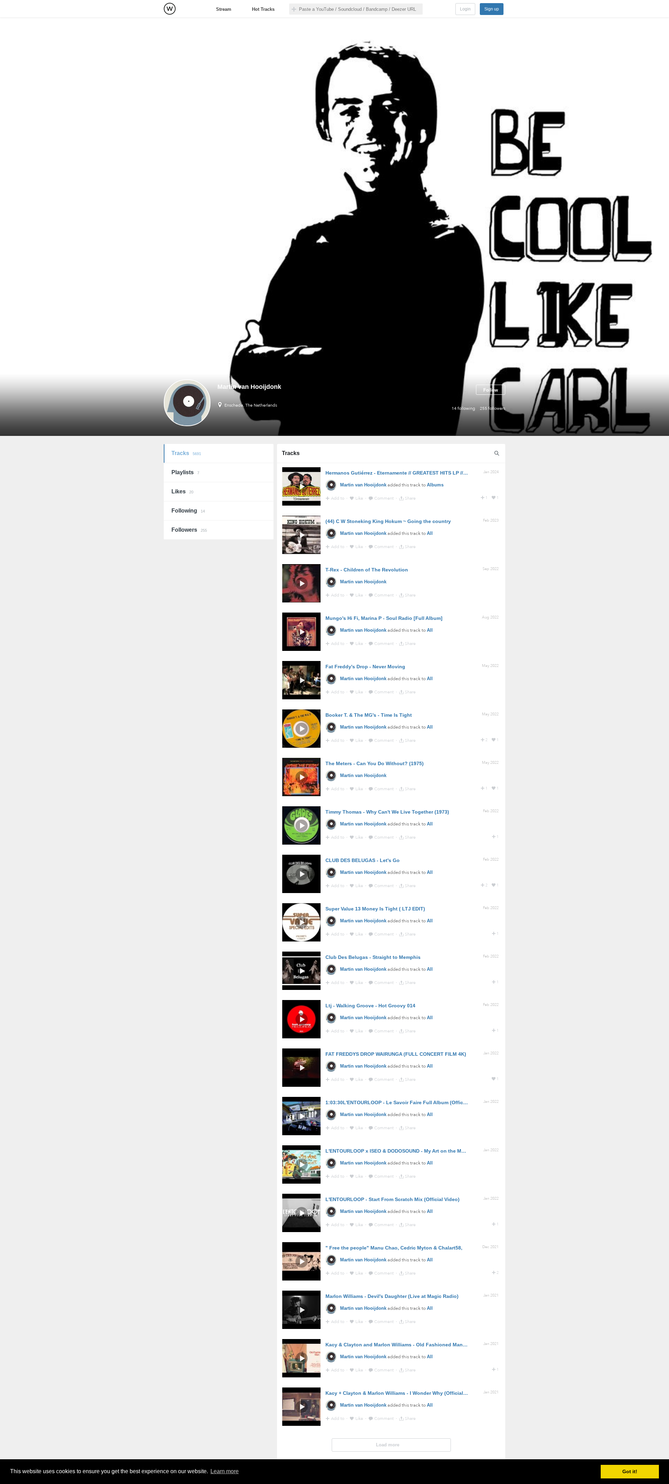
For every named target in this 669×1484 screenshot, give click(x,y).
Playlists (185, 472)
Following (188, 511)
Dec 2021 (490, 1247)
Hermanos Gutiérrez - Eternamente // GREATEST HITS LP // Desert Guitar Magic (418, 473)
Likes (182, 491)
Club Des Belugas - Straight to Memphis (373, 957)
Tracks (186, 453)
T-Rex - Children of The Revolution (366, 569)
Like (359, 498)
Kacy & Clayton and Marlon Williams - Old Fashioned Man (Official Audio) (412, 1344)
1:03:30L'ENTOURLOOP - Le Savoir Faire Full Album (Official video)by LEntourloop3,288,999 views (442, 1102)
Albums (435, 484)
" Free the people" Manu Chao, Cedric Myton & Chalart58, (393, 1248)
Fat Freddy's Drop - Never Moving (365, 666)
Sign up (491, 9)
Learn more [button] (224, 1471)
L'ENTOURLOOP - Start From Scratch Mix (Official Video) (392, 1199)
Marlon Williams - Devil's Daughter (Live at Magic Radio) (392, 1296)
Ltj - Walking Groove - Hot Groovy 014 (370, 1005)
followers (492, 408)
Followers (189, 530)
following (463, 408)
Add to (338, 498)
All (430, 533)
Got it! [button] (629, 1471)
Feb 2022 (491, 811)
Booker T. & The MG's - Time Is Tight (368, 715)
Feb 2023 (491, 520)
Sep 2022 (491, 568)
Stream (223, 9)
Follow (490, 390)
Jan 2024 (491, 472)
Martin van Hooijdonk (363, 484)
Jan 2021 (491, 1295)
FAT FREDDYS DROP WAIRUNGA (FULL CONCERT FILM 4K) (395, 1054)
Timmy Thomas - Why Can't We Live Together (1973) (387, 812)
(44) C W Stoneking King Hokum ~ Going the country (388, 521)
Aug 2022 (490, 617)
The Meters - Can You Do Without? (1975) (374, 763)
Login (465, 9)
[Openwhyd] (170, 9)
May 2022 (490, 665)
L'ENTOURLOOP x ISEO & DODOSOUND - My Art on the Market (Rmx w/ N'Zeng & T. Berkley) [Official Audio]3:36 (457, 1151)
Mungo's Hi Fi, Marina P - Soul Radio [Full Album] (384, 618)
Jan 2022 (491, 1053)
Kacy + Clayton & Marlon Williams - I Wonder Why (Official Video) (402, 1393)
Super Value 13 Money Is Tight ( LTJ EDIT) (375, 909)
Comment (384, 498)
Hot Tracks (263, 9)
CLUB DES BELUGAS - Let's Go (362, 860)
